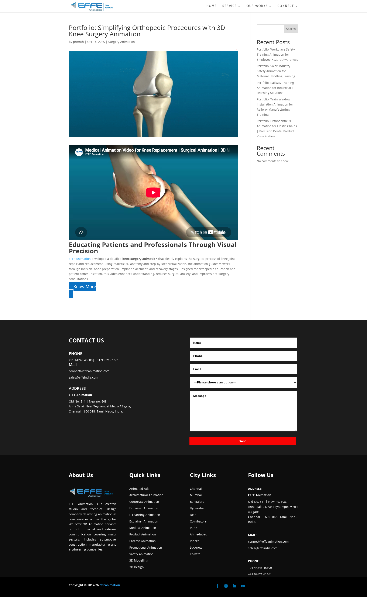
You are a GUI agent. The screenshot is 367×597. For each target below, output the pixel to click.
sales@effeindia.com (83, 377)
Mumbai (196, 495)
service (229, 6)
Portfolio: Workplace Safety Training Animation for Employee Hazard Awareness (277, 54)
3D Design (136, 567)
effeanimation (110, 585)
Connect (286, 6)
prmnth (78, 42)
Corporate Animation (144, 502)
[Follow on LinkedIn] (234, 586)
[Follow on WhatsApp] (260, 586)
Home (211, 6)
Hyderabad (198, 508)
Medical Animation (142, 528)
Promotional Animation (145, 547)
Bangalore (197, 502)
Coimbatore (198, 521)
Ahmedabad (198, 534)
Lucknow (196, 547)
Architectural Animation (146, 495)
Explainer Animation (143, 508)
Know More (84, 286)
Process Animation (142, 541)
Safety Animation (141, 554)
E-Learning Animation (144, 515)
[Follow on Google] (251, 586)
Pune (193, 528)
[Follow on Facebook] (217, 586)
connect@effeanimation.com (89, 371)
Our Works (257, 6)
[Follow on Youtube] (243, 586)
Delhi (193, 515)
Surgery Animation (121, 42)
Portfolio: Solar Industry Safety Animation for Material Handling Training (276, 71)
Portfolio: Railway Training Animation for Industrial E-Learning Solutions (276, 88)
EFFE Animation (80, 259)
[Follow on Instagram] (226, 586)
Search (291, 29)
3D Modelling (138, 560)
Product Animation (142, 534)
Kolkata (195, 554)
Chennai (196, 489)
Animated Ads (139, 489)
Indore (194, 541)
